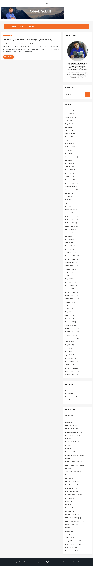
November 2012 (70, 259)
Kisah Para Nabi (70, 485)
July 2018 (68, 140)
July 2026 (68, 110)
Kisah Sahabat (70, 488)
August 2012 (69, 269)
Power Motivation (71, 514)
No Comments (30, 43)
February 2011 (70, 322)
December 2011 (70, 292)
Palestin (68, 504)
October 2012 (70, 262)
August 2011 (69, 302)
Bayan (67, 422)
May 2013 (68, 239)
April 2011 (68, 315)
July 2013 (68, 233)
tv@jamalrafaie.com (72, 544)
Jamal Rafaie (7, 43)
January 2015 (69, 176)
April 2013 (68, 242)
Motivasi (68, 498)
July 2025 (68, 120)
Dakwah (68, 438)
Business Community (72, 435)
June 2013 (68, 236)
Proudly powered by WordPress (45, 562)
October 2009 (70, 375)
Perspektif (68, 511)
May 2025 (68, 124)
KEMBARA (69, 478)
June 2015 (68, 160)
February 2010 (70, 361)
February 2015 (70, 173)
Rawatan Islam (70, 524)
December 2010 (71, 328)
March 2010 (69, 358)
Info (66, 468)
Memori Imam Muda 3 (73, 495)
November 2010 (70, 332)
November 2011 (70, 295)
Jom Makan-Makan (72, 471)
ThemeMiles (77, 562)
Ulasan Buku (69, 547)
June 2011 (68, 309)
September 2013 (71, 226)
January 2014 (69, 213)
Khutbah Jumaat (71, 481)
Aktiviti (67, 415)
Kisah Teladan (70, 491)
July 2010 (68, 345)
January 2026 (69, 117)
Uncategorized (70, 551)
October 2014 (70, 186)
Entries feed (69, 393)
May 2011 (68, 312)
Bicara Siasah (8, 35)
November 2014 (70, 183)
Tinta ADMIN (69, 538)
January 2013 (69, 252)
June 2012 (68, 275)
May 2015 (68, 163)
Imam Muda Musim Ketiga (74, 465)
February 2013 (70, 249)
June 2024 (69, 127)
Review (67, 531)
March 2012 (69, 282)
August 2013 (69, 229)
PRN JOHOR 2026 (71, 518)
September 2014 (71, 190)
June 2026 (68, 114)
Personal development (73, 508)
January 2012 (69, 289)
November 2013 (70, 219)
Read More (7, 56)
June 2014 (68, 196)
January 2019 (69, 137)
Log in (67, 390)
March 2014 (69, 206)
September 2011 (71, 299)
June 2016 (68, 150)
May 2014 (68, 200)
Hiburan (68, 458)
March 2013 (69, 246)
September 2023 (71, 130)
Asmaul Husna (70, 419)
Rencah (68, 528)
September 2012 (71, 266)
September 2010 (71, 338)
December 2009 (71, 368)
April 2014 (68, 203)
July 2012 (68, 272)
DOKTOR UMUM (71, 442)
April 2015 (68, 167)
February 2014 (70, 209)
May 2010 (68, 351)
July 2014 (68, 193)
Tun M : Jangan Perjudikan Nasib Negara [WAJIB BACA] (27, 40)
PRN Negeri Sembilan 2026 (74, 521)
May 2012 (68, 279)
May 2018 (68, 143)
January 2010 (69, 365)
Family (67, 445)
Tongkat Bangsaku (71, 541)
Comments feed (71, 397)
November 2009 (71, 371)
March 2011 (69, 318)
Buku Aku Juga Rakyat (73, 432)
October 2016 (70, 147)
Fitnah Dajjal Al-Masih (72, 452)
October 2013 (70, 223)
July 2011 (68, 305)
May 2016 (68, 153)
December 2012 (70, 256)
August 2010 (69, 342)
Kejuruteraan (69, 475)
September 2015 (71, 157)
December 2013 (70, 216)
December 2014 (71, 180)
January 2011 (69, 325)
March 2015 (69, 170)
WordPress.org (70, 400)
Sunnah (68, 534)
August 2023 (69, 133)
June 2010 (68, 348)
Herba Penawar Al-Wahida (74, 455)
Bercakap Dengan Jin (72, 425)
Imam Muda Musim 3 (72, 462)
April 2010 (68, 355)
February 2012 (70, 285)
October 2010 (70, 335)
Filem (67, 448)
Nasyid (67, 501)
